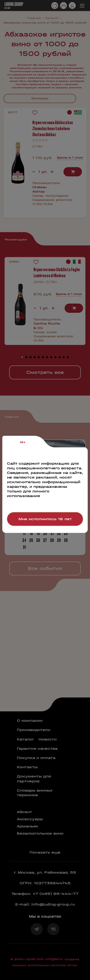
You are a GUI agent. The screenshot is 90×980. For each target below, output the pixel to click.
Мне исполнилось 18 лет (45, 519)
